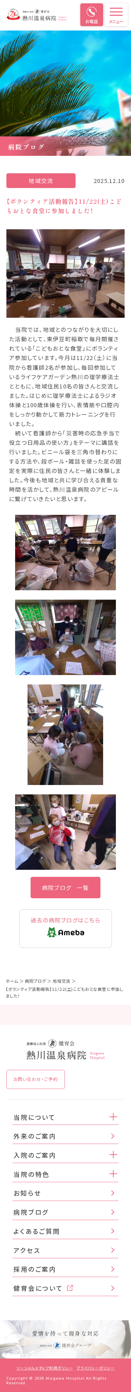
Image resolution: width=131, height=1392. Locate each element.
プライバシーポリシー (95, 1368)
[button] (113, 1116)
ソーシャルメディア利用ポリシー (44, 1368)
